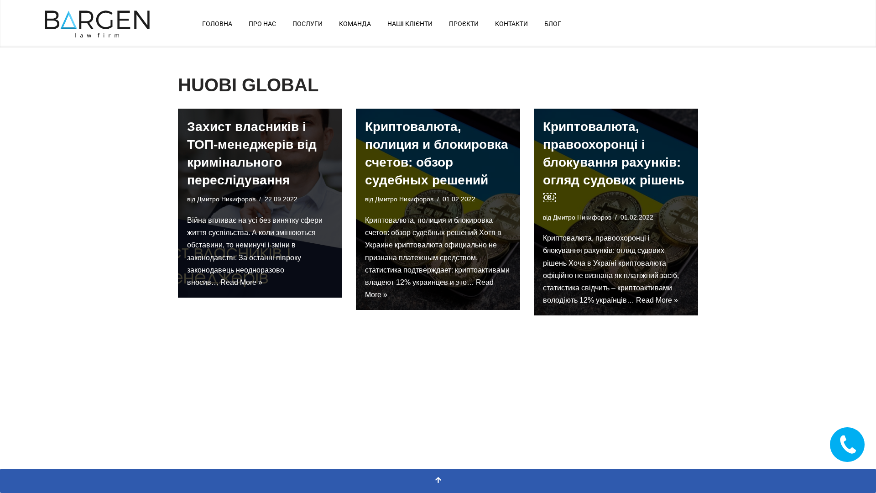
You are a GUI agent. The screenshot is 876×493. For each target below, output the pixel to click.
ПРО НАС (262, 23)
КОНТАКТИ (511, 23)
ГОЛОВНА (217, 23)
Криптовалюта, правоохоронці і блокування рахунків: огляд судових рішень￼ (613, 162)
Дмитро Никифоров (226, 199)
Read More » (241, 282)
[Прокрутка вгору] (438, 481)
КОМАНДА (355, 23)
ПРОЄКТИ (464, 23)
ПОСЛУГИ (307, 23)
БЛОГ (552, 23)
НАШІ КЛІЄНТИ (410, 23)
